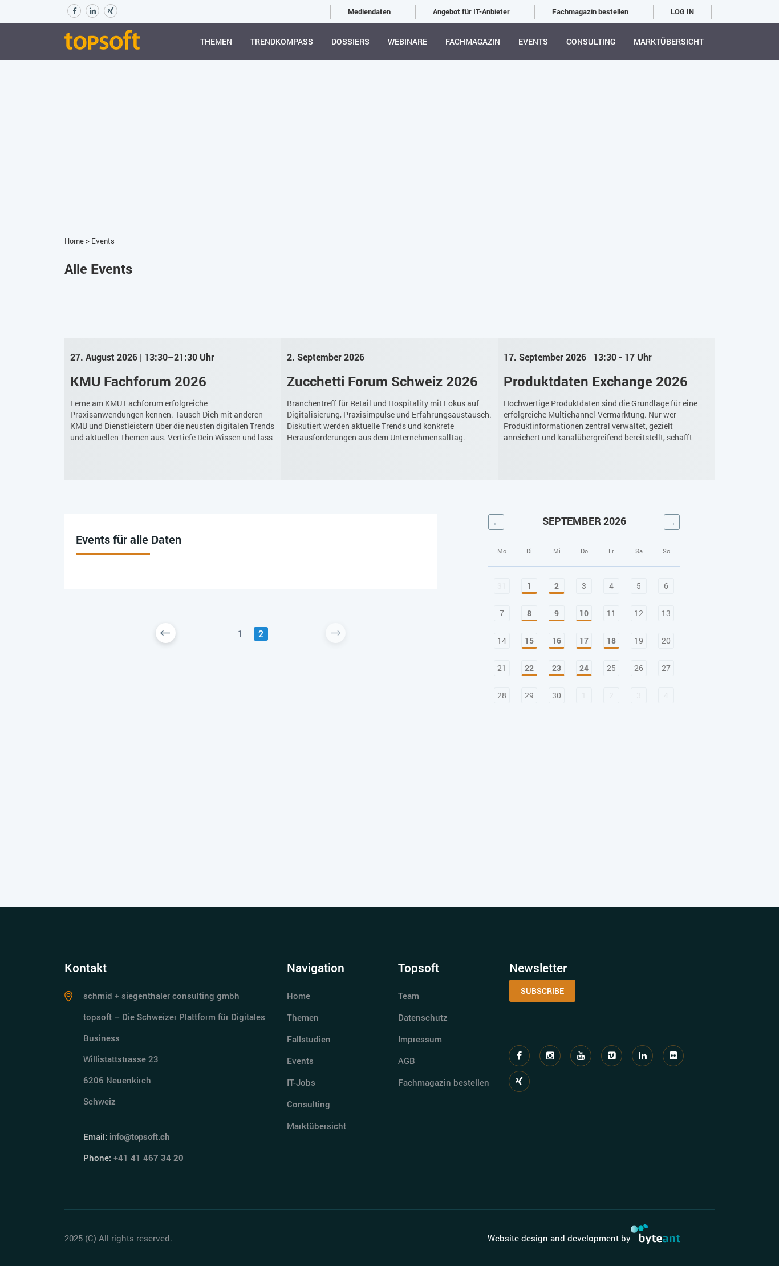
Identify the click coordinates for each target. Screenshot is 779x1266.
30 (556, 695)
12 (638, 613)
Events (533, 41)
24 (584, 667)
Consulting (590, 41)
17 (584, 640)
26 (638, 667)
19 (638, 640)
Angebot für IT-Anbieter (471, 11)
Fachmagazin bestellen (590, 11)
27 (666, 667)
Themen (216, 41)
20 (666, 640)
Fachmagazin (472, 41)
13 (666, 613)
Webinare (407, 41)
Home (74, 241)
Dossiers (350, 41)
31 (501, 585)
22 (529, 667)
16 (556, 640)
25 (611, 667)
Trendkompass (281, 41)
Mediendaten (369, 11)
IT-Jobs (301, 1082)
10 (584, 613)
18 (611, 640)
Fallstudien (309, 1039)
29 (529, 695)
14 (501, 640)
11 (611, 613)
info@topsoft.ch (139, 1136)
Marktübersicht (669, 41)
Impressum (420, 1039)
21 (501, 667)
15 (529, 640)
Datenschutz (423, 1017)
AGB (406, 1060)
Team (408, 995)
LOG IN (682, 11)
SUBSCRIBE (542, 990)
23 (556, 667)
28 (501, 695)
